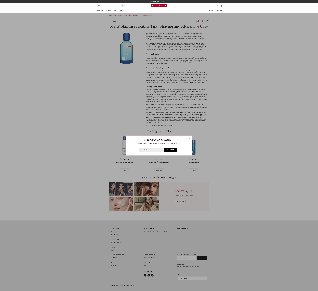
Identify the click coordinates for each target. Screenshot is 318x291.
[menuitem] (218, 6)
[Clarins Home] (159, 6)
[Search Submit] (123, 5)
